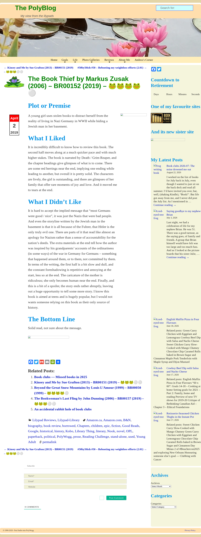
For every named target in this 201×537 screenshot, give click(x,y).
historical (46, 431)
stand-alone (119, 436)
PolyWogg (64, 436)
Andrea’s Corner (144, 59)
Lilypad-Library (69, 420)
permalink (49, 442)
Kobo (69, 431)
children (96, 426)
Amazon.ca (94, 420)
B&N (127, 420)
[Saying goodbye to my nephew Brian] (159, 263)
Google (33, 431)
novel (120, 431)
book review (52, 426)
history (59, 431)
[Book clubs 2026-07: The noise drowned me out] (159, 176)
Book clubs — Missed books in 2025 (60, 377)
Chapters (83, 426)
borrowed (68, 426)
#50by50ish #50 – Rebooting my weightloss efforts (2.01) (112, 67)
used (131, 436)
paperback (35, 436)
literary (101, 431)
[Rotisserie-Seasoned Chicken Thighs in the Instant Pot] (159, 431)
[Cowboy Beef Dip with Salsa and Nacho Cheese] (159, 385)
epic (107, 426)
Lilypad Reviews (44, 420)
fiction (115, 426)
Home (54, 59)
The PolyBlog (35, 7)
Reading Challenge (95, 436)
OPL (129, 431)
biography (35, 426)
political (49, 436)
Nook (111, 431)
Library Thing (84, 431)
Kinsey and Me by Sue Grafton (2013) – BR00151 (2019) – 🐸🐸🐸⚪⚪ (88, 382)
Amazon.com (112, 420)
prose (77, 436)
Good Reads (130, 426)
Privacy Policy (190, 530)
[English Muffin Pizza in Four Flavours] (159, 337)
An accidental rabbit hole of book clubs (63, 409)
